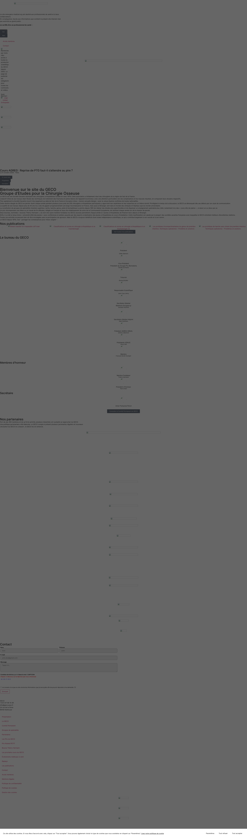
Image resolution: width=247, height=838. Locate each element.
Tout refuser (223, 833)
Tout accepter (237, 833)
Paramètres (210, 833)
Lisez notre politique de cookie (152, 833)
